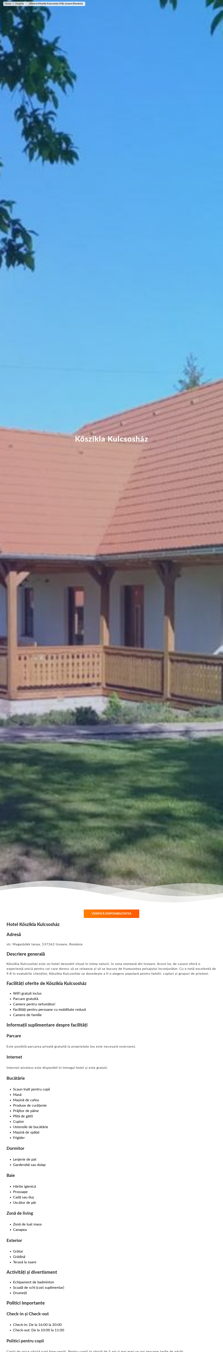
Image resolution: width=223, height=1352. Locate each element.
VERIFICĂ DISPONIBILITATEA (111, 913)
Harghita (19, 4)
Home (8, 4)
